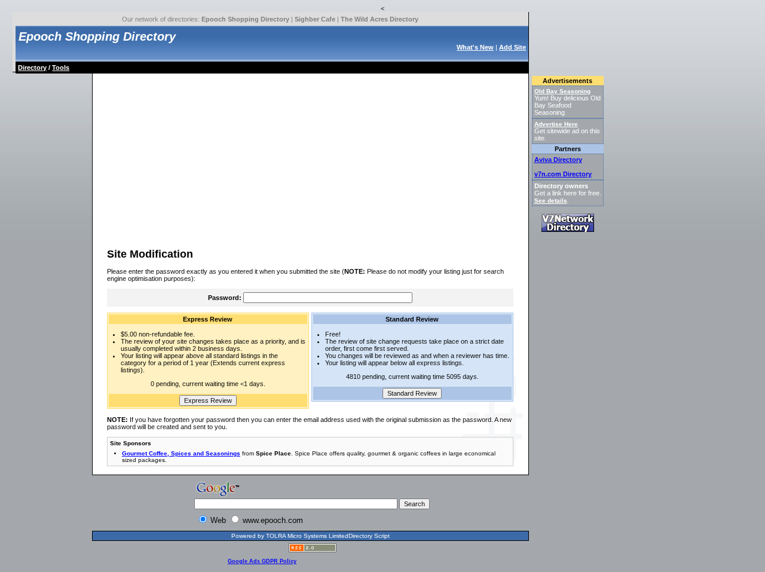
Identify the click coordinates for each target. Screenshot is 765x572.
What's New (475, 47)
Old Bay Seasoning (562, 91)
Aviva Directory (558, 159)
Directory (32, 67)
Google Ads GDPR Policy (262, 561)
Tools (60, 67)
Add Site (512, 47)
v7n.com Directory (563, 174)
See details (550, 200)
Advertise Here (556, 124)
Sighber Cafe (315, 19)
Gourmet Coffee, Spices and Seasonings (181, 453)
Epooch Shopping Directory (245, 19)
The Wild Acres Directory (379, 19)
